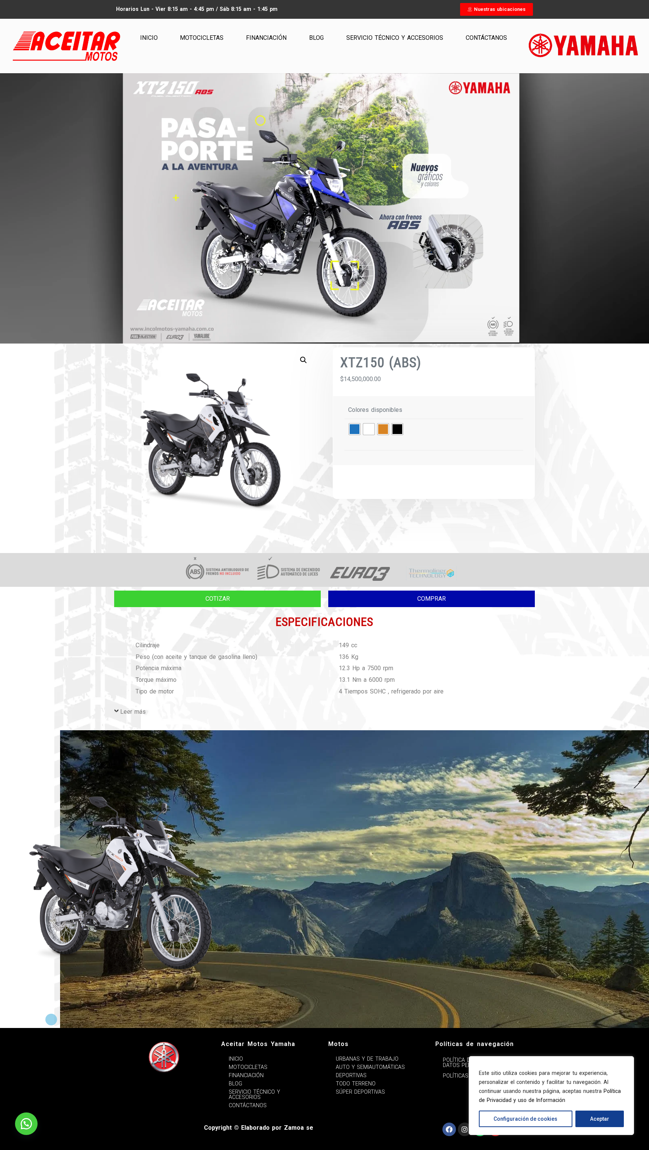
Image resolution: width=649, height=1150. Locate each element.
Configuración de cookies (525, 1119)
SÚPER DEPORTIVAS (360, 1092)
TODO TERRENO (356, 1084)
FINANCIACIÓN (266, 37)
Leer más (133, 711)
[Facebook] (449, 1129)
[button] (496, 9)
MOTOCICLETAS (201, 37)
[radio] (354, 429)
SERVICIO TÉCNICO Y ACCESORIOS (394, 37)
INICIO (149, 37)
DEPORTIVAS (351, 1075)
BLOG (316, 37)
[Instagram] (464, 1129)
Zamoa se (298, 1127)
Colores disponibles (375, 409)
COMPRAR (431, 598)
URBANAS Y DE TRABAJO (367, 1059)
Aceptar (599, 1119)
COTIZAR (217, 598)
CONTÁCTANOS (486, 37)
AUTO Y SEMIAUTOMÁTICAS (370, 1067)
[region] (551, 1095)
